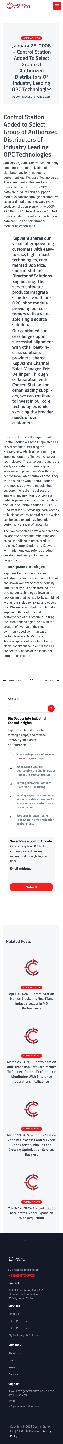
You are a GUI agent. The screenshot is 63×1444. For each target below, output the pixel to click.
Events (12, 1360)
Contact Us (15, 1374)
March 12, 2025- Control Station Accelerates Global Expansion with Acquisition (31, 1212)
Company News (31, 38)
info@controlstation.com (23, 1406)
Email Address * (22, 868)
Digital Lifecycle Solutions (24, 1335)
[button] (57, 6)
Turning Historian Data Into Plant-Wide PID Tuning (34, 785)
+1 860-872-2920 (21, 1275)
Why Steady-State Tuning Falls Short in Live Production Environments (35, 819)
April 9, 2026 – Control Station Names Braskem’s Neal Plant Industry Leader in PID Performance (31, 1001)
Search (13, 699)
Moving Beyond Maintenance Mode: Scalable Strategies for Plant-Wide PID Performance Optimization (36, 801)
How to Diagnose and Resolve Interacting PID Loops (36, 756)
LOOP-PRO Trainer (19, 1321)
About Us (14, 1353)
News (11, 1367)
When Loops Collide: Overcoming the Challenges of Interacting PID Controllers (36, 770)
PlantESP (14, 1314)
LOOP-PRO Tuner (18, 1328)
